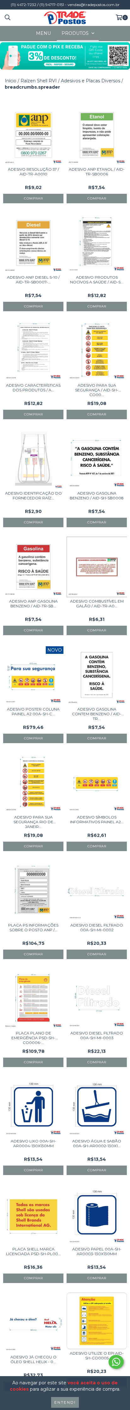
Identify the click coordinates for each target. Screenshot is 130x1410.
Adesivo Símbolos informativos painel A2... (97, 819)
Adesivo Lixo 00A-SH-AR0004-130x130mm (33, 1143)
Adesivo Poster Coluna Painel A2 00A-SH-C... (33, 711)
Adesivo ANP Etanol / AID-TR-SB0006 (97, 171)
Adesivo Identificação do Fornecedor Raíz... (33, 495)
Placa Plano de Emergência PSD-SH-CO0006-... (33, 1038)
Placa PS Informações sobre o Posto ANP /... (33, 927)
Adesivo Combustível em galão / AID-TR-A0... (97, 603)
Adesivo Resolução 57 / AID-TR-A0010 (33, 171)
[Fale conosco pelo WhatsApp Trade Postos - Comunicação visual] (116, 1362)
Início (10, 81)
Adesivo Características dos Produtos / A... (33, 387)
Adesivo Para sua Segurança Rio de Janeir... (33, 822)
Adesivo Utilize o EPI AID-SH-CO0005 (97, 1355)
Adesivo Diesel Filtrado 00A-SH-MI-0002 (96, 927)
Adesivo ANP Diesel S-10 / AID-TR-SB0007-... (33, 279)
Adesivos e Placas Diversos (90, 81)
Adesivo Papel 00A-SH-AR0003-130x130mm (96, 1251)
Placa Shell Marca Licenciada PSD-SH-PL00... (33, 1251)
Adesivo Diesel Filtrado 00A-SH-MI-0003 (96, 1035)
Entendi (65, 1402)
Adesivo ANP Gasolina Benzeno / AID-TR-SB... (33, 603)
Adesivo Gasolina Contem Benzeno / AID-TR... (96, 714)
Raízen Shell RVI (39, 81)
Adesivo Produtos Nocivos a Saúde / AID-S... (96, 279)
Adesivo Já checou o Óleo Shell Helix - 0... (33, 1359)
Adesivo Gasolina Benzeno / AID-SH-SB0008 (97, 495)
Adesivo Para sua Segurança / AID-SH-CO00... (96, 390)
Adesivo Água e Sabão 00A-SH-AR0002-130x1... (96, 1143)
